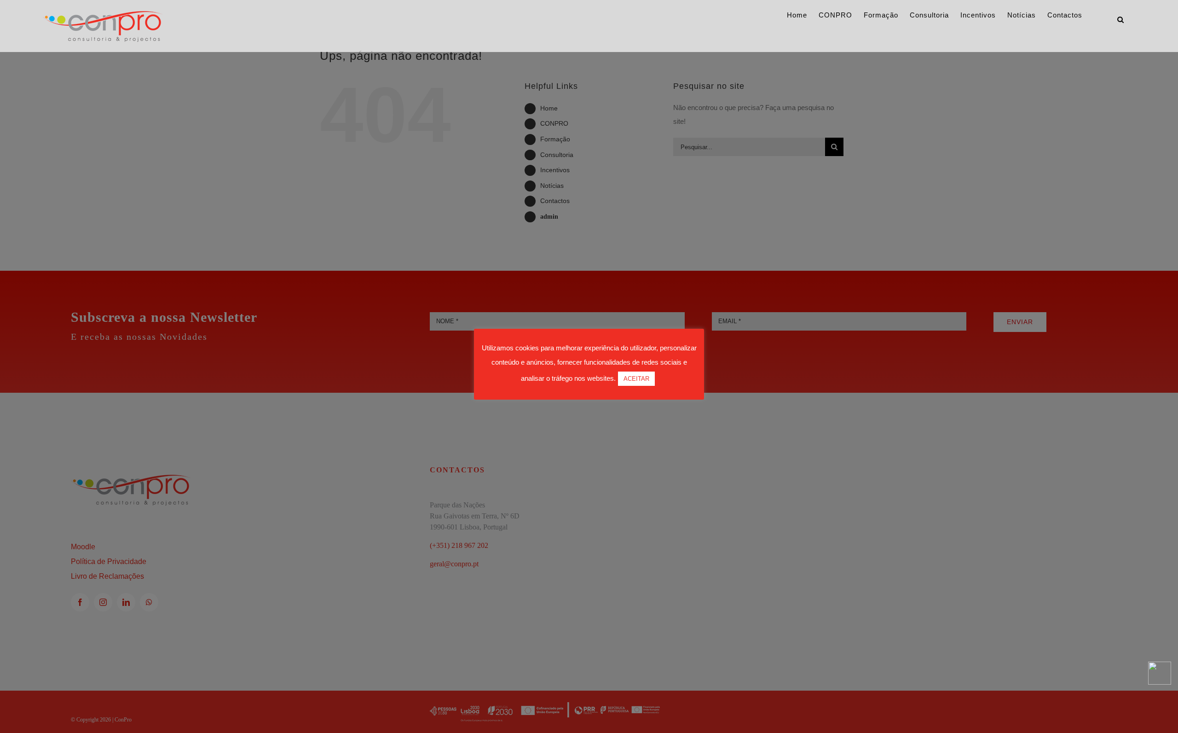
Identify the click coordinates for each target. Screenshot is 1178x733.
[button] (1120, 19)
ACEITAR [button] (636, 378)
